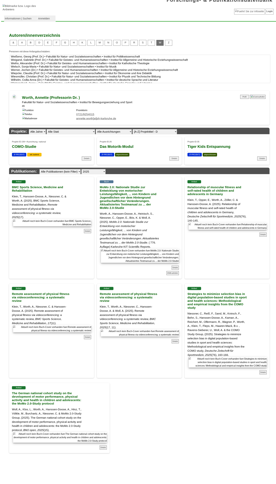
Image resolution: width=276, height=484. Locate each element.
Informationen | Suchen (18, 18)
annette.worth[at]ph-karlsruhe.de (96, 118)
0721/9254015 (85, 114)
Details (86, 158)
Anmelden (44, 18)
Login (269, 11)
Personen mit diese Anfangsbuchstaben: (29, 51)
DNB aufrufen (172, 273)
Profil (245, 97)
